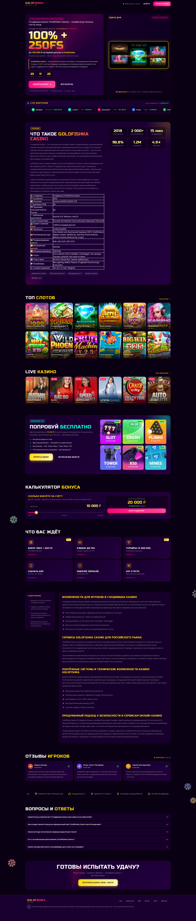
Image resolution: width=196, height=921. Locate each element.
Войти (147, 4)
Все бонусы (67, 84)
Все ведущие (162, 373)
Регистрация (162, 4)
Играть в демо (41, 457)
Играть (35, 914)
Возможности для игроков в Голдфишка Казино (41, 601)
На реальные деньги (68, 457)
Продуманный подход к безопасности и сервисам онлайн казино (40, 624)
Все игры (163, 299)
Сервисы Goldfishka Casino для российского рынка (40, 608)
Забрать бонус (41, 84)
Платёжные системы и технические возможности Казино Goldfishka (41, 615)
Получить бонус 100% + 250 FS (98, 882)
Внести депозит (137, 511)
